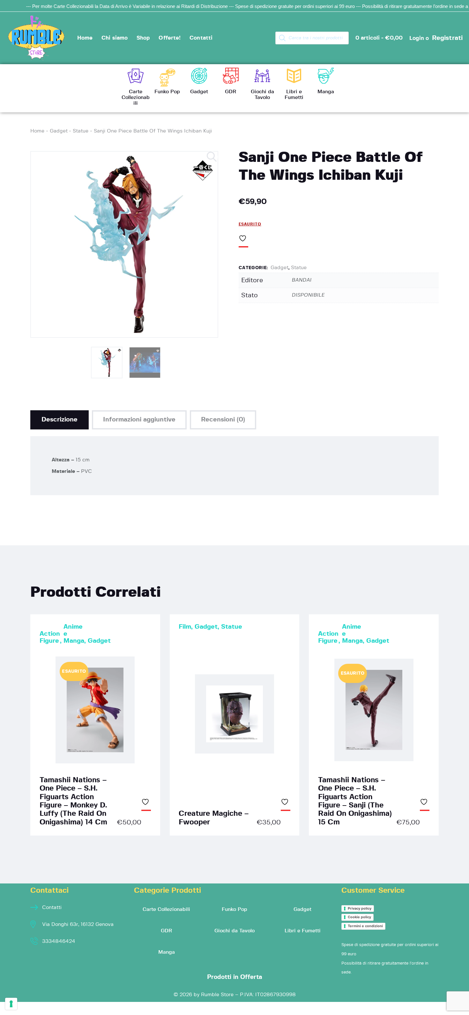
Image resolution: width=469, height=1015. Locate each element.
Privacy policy (359, 908)
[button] (212, 157)
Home (37, 130)
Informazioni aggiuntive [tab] (139, 419)
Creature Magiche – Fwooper (214, 818)
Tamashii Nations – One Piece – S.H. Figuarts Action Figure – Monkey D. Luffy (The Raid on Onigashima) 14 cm (73, 801)
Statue (80, 130)
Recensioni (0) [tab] (223, 419)
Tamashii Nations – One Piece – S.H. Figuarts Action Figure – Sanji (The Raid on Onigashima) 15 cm (355, 801)
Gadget (59, 130)
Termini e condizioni (365, 926)
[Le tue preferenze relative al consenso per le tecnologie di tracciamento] (11, 1004)
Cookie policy (359, 917)
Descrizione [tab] (59, 419)
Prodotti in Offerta (234, 977)
